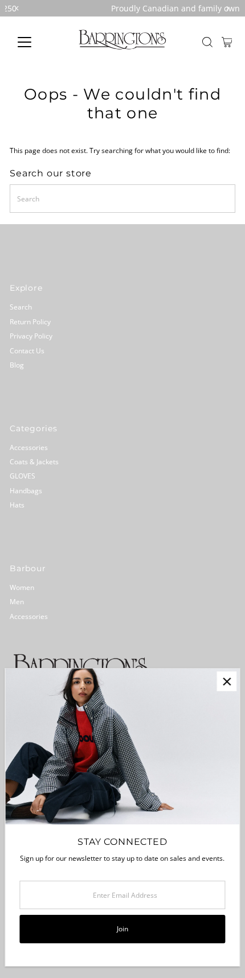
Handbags (26, 490)
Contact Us (27, 350)
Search (21, 306)
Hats (17, 504)
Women (22, 587)
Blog (17, 364)
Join (122, 928)
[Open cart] (227, 42)
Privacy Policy (31, 335)
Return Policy (30, 321)
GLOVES (22, 475)
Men (17, 601)
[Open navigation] (36, 42)
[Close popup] (226, 681)
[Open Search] (207, 42)
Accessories (29, 447)
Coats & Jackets (34, 461)
